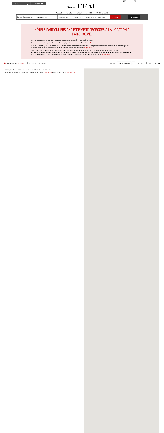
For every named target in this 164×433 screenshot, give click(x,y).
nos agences (71, 72)
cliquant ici (88, 47)
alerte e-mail (48, 72)
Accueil (82, 6)
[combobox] (26, 17)
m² (82, 17)
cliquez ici (93, 43)
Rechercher (115, 17)
